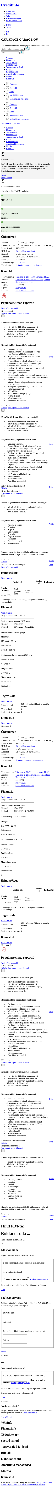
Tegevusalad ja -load (14, 67)
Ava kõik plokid (7, 1417)
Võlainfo (9, 58)
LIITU (9, 25)
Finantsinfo (10, 60)
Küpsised (41, 1485)
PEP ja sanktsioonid (14, 21)
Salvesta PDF (7, 123)
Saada (3, 1351)
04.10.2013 (20, 262)
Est (7, 32)
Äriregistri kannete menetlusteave (29, 265)
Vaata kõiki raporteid (9, 308)
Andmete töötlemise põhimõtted (23, 1485)
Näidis (4, 313)
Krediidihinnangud (13, 18)
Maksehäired (11, 14)
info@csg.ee (20, 288)
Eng (7, 34)
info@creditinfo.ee (44, 1482)
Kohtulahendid (12, 72)
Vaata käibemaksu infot (25, 251)
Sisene (8, 27)
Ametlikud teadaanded (15, 74)
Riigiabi (9, 69)
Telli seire (16, 123)
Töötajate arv (11, 62)
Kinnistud (10, 79)
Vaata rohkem (6, 578)
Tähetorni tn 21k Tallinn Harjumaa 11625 (32, 277)
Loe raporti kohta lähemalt (18, 313)
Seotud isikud (11, 65)
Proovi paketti (6, 178)
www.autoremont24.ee (24, 290)
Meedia (9, 76)
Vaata (51, 524)
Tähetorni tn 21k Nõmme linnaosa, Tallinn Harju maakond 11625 (32, 281)
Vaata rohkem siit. (30, 1413)
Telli (51, 564)
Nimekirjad (10, 11)
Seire (8, 16)
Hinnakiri (5, 1485)
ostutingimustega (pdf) (38, 1279)
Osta (51, 357)
